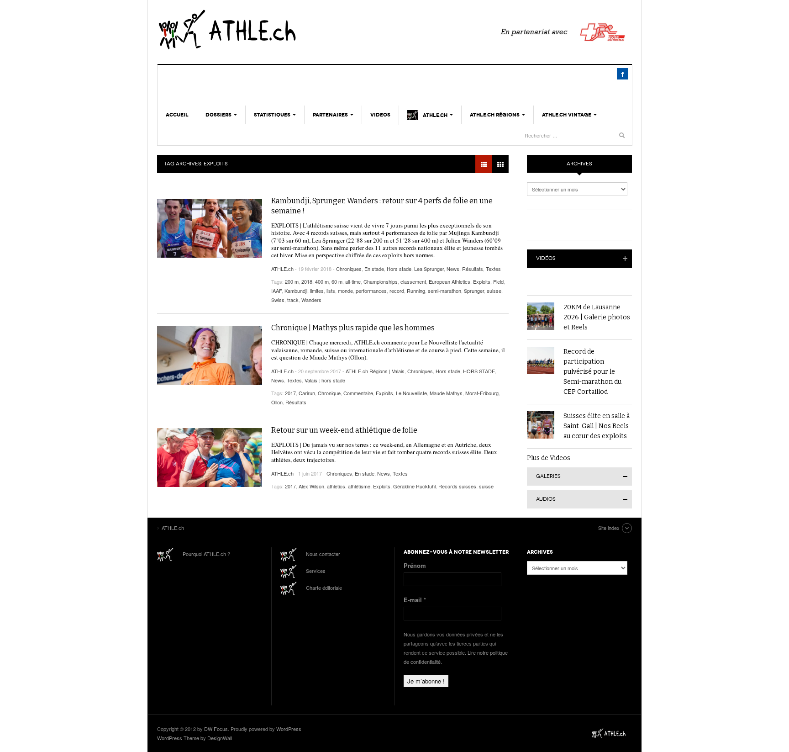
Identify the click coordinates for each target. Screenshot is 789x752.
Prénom (415, 565)
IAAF (276, 290)
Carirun (307, 393)
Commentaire (358, 393)
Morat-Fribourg (482, 393)
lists (330, 290)
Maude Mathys (446, 393)
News (453, 268)
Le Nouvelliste (411, 393)
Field (498, 281)
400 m (322, 281)
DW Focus (216, 728)
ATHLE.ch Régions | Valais (375, 371)
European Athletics (449, 281)
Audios (546, 499)
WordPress (288, 728)
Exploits (481, 281)
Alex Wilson (311, 486)
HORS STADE (479, 371)
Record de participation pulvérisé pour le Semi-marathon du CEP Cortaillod (592, 372)
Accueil (177, 114)
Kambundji (295, 290)
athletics (336, 486)
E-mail (415, 599)
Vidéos (546, 258)
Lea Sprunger (429, 268)
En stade (374, 268)
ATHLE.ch (273, 29)
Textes (493, 268)
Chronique (329, 393)
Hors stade (399, 268)
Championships (380, 281)
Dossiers (218, 114)
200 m (292, 281)
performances (371, 290)
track (293, 299)
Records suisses (457, 486)
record (396, 290)
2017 (290, 393)
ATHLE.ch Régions (495, 114)
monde (345, 290)
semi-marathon (444, 290)
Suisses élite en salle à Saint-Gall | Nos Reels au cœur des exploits (596, 426)
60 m (336, 281)
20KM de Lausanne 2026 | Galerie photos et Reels (596, 317)
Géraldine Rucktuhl (414, 486)
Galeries (548, 476)
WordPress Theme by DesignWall (194, 737)
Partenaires (330, 114)
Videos (380, 114)
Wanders (311, 299)
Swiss (277, 299)
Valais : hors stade (325, 380)
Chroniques (349, 268)
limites (317, 290)
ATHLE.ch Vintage (566, 114)
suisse (494, 290)
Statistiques (272, 114)
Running (416, 290)
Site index (609, 527)
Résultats (472, 268)
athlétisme (359, 486)
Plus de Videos (548, 458)
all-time (353, 281)
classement (413, 281)
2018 (306, 281)
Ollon (277, 402)
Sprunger (474, 290)
